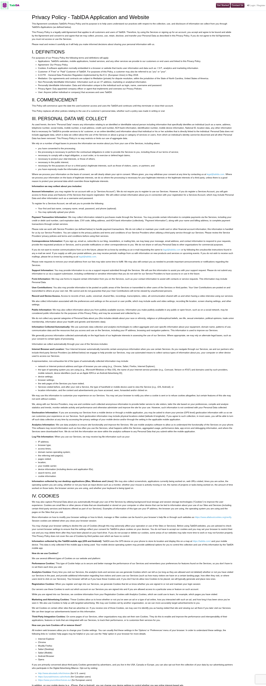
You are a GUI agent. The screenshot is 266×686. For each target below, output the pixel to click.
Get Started (223, 5)
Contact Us (237, 5)
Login (252, 5)
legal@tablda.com (215, 174)
